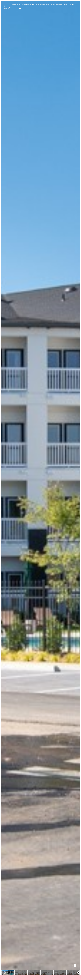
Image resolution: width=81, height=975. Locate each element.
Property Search (16, 4)
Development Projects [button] (42, 4)
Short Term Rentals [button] (57, 4)
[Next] (76, 485)
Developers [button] (14, 9)
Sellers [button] (72, 4)
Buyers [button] (66, 4)
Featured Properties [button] (28, 4)
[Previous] (4, 485)
